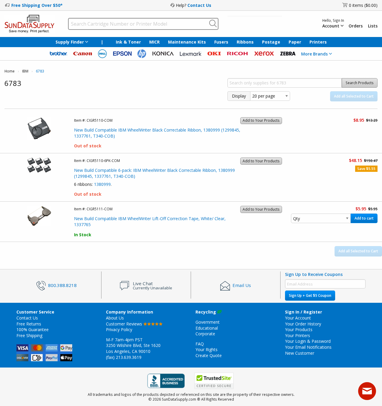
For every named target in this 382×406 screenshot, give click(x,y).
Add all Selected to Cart (354, 96)
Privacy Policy (119, 329)
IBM (25, 71)
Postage (271, 42)
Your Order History (303, 324)
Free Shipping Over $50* (37, 5)
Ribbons (245, 42)
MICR (154, 42)
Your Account (298, 318)
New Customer (299, 353)
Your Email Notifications (308, 347)
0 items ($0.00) (363, 5)
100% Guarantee (32, 329)
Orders (356, 26)
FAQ (199, 344)
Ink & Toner (128, 42)
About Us (115, 318)
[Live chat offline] (367, 391)
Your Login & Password (308, 341)
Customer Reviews (124, 324)
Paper (295, 42)
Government (207, 322)
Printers (318, 42)
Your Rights (206, 349)
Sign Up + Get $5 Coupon (310, 295)
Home (9, 71)
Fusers (221, 42)
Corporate (205, 333)
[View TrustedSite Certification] (214, 381)
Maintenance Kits (187, 42)
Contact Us (199, 5)
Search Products (360, 82)
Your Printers (297, 335)
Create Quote (208, 355)
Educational (206, 328)
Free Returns (28, 324)
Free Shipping (29, 335)
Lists (373, 26)
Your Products (298, 329)
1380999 (102, 184)
